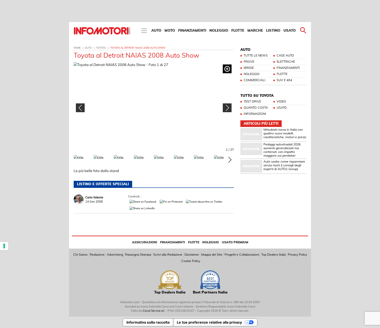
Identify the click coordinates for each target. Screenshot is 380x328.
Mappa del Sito (211, 254)
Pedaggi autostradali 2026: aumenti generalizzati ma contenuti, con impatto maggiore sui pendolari (282, 150)
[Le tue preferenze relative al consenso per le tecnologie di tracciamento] (4, 246)
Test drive (252, 101)
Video (281, 101)
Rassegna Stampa (138, 254)
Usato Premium (235, 242)
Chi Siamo (80, 254)
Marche (255, 30)
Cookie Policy (190, 261)
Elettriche (286, 61)
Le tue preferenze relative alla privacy (209, 322)
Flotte (237, 30)
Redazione (97, 254)
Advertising (115, 254)
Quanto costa (256, 107)
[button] (227, 107)
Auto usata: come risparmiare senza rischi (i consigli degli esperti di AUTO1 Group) (284, 165)
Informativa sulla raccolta (148, 322)
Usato (289, 30)
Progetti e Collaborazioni (242, 254)
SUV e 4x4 (284, 80)
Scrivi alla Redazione (167, 254)
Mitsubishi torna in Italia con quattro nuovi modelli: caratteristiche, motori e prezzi (284, 133)
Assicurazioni (144, 242)
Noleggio (218, 30)
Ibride (249, 68)
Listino (273, 30)
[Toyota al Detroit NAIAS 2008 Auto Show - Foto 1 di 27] (154, 107)
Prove (249, 61)
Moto (169, 30)
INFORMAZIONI (255, 113)
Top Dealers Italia (273, 254)
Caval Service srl (153, 311)
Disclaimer (192, 254)
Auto (156, 30)
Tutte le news (256, 55)
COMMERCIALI (254, 80)
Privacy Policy (297, 254)
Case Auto (285, 55)
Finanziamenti (192, 30)
